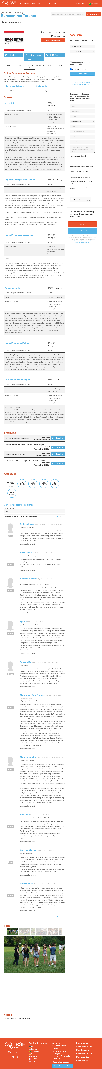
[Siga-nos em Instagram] (17, 1057)
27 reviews (61, 36)
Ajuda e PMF (91, 241)
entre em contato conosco (82, 242)
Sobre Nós (36, 3)
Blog (55, 3)
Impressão (56, 1058)
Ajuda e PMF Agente (84, 1060)
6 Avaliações (60, 180)
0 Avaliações (58, 288)
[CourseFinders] (9, 3)
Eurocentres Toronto (79, 69)
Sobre (9, 65)
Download (59, 438)
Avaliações (40, 65)
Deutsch (34, 1046)
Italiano (34, 1059)
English (34, 1049)
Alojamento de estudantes (81, 177)
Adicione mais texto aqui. (78, 156)
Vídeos (60, 65)
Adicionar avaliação (53, 40)
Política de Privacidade (78, 241)
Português (95, 3)
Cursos (19, 65)
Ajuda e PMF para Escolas (85, 1053)
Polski (33, 1061)
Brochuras (29, 66)
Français (34, 1056)
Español (34, 1054)
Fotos (50, 65)
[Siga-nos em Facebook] (10, 1057)
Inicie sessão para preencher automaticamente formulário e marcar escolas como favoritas (82, 84)
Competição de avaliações (63, 1066)
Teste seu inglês (24, 3)
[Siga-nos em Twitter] (13, 1057)
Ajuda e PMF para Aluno (85, 1046)
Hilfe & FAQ (47, 3)
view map (61, 32)
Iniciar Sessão (80, 3)
